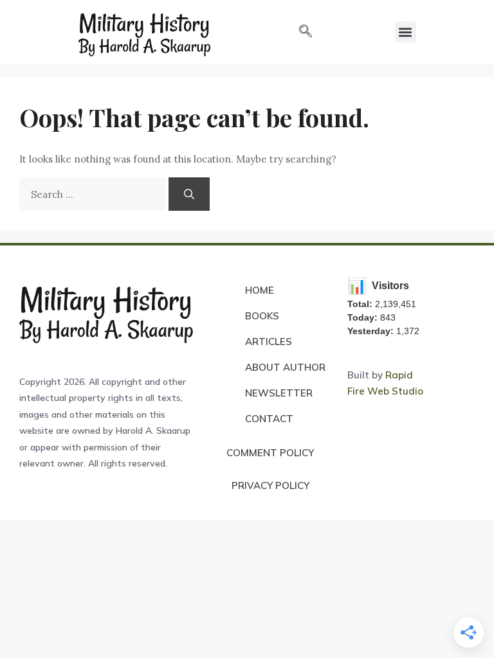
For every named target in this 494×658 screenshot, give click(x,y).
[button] (305, 32)
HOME (259, 290)
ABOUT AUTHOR (285, 367)
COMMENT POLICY (270, 453)
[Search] (189, 194)
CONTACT (269, 419)
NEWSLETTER (279, 393)
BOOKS (262, 316)
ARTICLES (268, 341)
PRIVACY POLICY (270, 485)
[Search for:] (94, 194)
